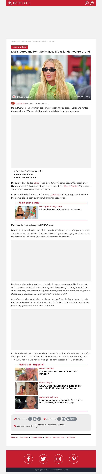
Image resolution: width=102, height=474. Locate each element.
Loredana (55, 194)
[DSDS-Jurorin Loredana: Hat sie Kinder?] (26, 374)
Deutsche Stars (58, 438)
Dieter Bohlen (71, 186)
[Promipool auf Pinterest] (73, 459)
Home (13, 41)
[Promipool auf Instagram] (58, 459)
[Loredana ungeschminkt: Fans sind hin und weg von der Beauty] (26, 402)
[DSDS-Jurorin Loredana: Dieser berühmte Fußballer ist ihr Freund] (26, 388)
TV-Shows (71, 438)
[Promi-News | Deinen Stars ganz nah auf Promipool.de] (46, 3)
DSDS (36, 183)
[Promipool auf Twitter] (43, 459)
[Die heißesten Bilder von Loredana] (26, 212)
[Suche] (87, 3)
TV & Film (18, 41)
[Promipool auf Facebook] (28, 459)
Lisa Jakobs (20, 103)
